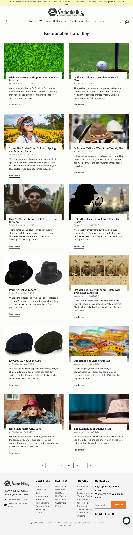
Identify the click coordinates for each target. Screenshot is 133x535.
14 (61, 465)
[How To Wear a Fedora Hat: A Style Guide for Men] (34, 202)
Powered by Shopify (66, 525)
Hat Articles (61, 486)
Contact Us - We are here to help (18, 505)
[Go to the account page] (121, 21)
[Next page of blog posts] (90, 465)
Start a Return (42, 502)
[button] (126, 521)
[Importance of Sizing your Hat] (99, 344)
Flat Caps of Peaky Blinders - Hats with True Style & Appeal (97, 291)
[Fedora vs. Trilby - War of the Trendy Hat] (99, 131)
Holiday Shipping (85, 509)
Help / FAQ (60, 499)
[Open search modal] (5, 21)
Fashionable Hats (50, 523)
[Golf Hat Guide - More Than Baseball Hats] (99, 61)
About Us (39, 499)
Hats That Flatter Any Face (25, 428)
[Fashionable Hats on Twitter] (109, 514)
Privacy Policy (83, 499)
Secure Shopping (85, 493)
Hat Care (59, 493)
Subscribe (119, 504)
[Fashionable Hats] (66, 12)
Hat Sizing (60, 489)
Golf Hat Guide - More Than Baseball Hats (96, 79)
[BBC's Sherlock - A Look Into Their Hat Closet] (99, 202)
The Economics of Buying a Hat (92, 428)
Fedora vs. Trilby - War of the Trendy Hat (98, 148)
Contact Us (40, 489)
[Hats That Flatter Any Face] (34, 412)
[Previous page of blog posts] (42, 465)
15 (69, 465)
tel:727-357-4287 (18, 499)
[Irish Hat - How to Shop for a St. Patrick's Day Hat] (34, 61)
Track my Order (42, 506)
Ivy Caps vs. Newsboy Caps (25, 360)
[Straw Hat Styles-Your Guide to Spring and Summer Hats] (34, 131)
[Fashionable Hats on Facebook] (96, 514)
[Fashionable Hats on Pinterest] (105, 514)
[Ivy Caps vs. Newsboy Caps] (34, 344)
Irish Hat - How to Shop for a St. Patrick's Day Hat (34, 79)
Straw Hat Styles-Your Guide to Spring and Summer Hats (32, 150)
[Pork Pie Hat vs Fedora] (34, 273)
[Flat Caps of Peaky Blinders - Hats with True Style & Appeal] (99, 273)
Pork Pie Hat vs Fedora (22, 289)
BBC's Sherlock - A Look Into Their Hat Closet (97, 220)
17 (84, 465)
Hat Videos (60, 496)
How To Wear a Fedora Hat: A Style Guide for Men (34, 220)
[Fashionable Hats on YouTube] (113, 514)
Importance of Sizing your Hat (92, 360)
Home (38, 486)
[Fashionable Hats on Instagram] (100, 514)
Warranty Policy (84, 496)
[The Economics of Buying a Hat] (99, 412)
